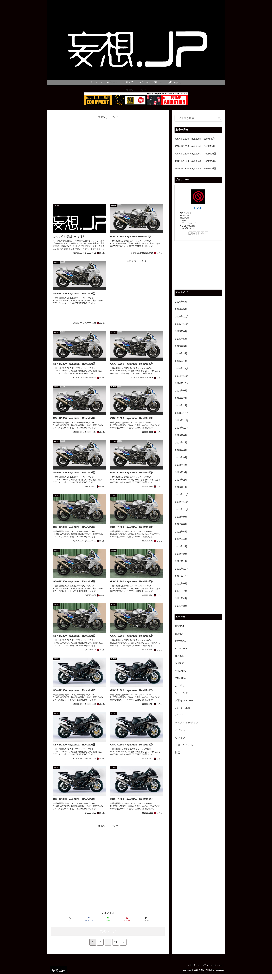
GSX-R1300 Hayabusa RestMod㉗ (195, 168)
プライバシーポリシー (212, 965)
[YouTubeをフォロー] (194, 233)
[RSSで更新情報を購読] (206, 233)
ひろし (198, 208)
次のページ (108, 931)
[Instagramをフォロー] (190, 233)
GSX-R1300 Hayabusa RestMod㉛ (194, 138)
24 (115, 942)
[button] (146, 919)
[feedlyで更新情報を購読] (202, 233)
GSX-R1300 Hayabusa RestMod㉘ (195, 161)
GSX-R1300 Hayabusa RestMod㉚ (195, 146)
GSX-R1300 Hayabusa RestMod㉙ (195, 153)
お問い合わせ (193, 965)
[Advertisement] (108, 158)
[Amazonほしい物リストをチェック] (198, 233)
